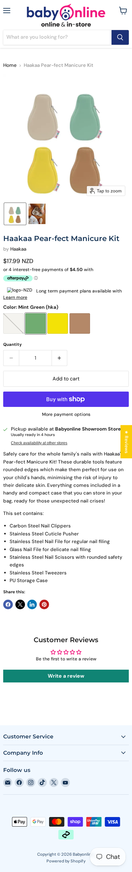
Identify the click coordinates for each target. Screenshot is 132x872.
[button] (15, 214)
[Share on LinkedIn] (32, 604)
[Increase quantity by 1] (60, 358)
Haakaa (18, 249)
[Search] (120, 37)
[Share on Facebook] (8, 604)
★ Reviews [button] (126, 441)
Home (10, 65)
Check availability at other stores (39, 443)
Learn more (15, 297)
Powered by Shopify (66, 861)
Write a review (66, 676)
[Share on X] (20, 604)
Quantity (12, 344)
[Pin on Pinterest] (44, 604)
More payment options (66, 414)
